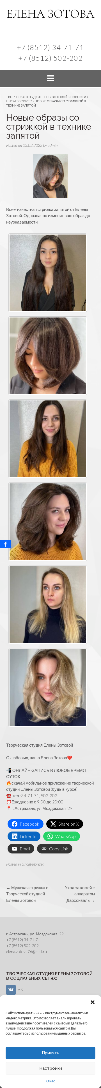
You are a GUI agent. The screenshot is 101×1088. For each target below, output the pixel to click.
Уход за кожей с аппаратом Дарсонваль (80, 894)
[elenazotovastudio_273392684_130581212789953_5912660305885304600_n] (47, 521)
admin (53, 145)
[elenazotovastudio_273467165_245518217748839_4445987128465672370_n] (47, 687)
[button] (92, 1002)
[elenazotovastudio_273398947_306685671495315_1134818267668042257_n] (47, 355)
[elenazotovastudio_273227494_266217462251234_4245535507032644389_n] (47, 272)
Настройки (50, 1068)
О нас (50, 1081)
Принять (50, 1052)
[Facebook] (5, 544)
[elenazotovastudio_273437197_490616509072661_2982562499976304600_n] (47, 438)
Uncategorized (33, 864)
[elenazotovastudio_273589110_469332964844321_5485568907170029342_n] (47, 604)
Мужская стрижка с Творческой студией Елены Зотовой (27, 894)
